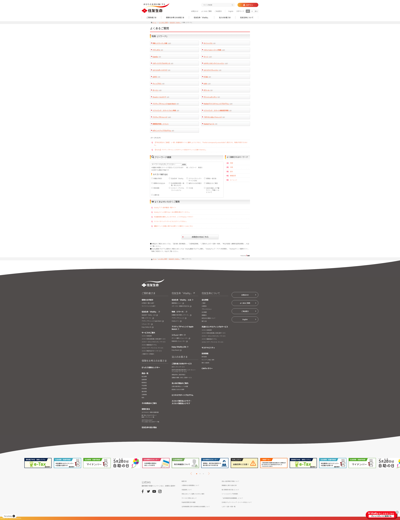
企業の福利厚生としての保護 (180, 386)
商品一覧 (145, 373)
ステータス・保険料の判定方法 (180, 306)
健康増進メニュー (177, 303)
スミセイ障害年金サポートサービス (152, 351)
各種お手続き (157, 178)
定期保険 (144, 394)
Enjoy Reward (175, 350)
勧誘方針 (184, 481)
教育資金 (144, 383)
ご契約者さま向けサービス (182, 363)
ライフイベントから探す (148, 306)
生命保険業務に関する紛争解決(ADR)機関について (196, 506)
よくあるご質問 (206, 11)
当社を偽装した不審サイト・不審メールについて (212, 190)
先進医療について (187, 490)
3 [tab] (203, 473)
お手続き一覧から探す (148, 303)
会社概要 (204, 312)
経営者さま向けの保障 (178, 389)
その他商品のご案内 (149, 403)
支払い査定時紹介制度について (230, 481)
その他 (191, 188)
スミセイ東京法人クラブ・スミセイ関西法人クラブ (182, 402)
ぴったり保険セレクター (151, 367)
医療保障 (144, 379)
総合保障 (144, 376)
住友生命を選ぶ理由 (149, 427)
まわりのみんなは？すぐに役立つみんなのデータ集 (150, 421)
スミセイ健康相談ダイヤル (149, 345)
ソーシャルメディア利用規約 (230, 494)
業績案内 (204, 315)
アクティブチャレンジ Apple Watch (151, 321)
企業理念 (204, 306)
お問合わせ (194, 11)
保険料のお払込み (159, 183)
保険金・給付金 (211, 178)
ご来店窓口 (218, 11)
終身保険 (144, 388)
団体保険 (156, 188)
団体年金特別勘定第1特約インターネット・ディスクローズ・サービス (184, 371)
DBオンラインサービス (178, 367)
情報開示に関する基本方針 (229, 485)
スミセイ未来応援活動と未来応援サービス (153, 339)
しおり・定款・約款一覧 (228, 506)
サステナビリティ (208, 347)
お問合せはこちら (200, 237)
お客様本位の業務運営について (190, 485)
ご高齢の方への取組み (148, 354)
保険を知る (146, 409)
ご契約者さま (148, 293)
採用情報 (205, 353)
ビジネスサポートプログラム (182, 395)
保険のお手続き (147, 299)
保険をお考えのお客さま (154, 360)
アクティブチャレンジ (178, 318)
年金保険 (144, 385)
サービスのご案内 (148, 332)
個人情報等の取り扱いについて (230, 490)
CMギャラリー (207, 368)
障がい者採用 (205, 363)
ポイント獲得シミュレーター (180, 338)
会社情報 (205, 299)
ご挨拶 (203, 303)
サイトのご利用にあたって (189, 498)
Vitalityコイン (175, 321)
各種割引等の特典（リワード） (180, 315)
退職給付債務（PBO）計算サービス (182, 378)
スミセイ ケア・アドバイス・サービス (152, 348)
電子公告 (204, 321)
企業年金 (156, 195)
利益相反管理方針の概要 (188, 502)
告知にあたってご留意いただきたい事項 (193, 494)
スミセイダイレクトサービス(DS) (195, 179)
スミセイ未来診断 (147, 336)
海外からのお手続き (195, 183)
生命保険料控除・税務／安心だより (177, 184)
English (230, 11)
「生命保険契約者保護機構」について (232, 498)
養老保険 (144, 391)
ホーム (154, 22)
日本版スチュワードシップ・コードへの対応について (237, 502)
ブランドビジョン (207, 309)
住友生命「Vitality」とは (149, 315)
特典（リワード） (147, 318)
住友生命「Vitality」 (175, 22)
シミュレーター (146, 324)
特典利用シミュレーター (178, 341)
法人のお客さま (180, 356)
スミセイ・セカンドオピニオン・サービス (153, 342)
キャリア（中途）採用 (208, 360)
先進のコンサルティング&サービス (215, 326)
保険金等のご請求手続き (178, 375)
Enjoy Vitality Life (146, 327)
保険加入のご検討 (212, 183)
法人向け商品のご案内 (180, 383)
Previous (191, 473)
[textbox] (218, 5)
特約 (143, 398)
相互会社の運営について (208, 318)
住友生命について (211, 293)
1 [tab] (196, 473)
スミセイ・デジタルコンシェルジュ (177, 189)
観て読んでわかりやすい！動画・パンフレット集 (149, 416)
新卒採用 (204, 357)
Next (208, 473)
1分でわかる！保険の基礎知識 (150, 412)
